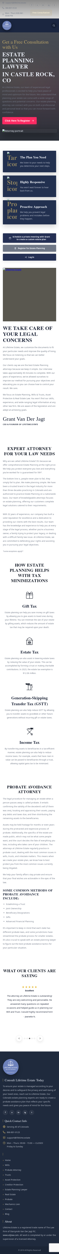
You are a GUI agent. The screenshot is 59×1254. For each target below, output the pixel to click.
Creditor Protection (13, 1184)
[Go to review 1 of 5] (24, 1038)
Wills (6, 1165)
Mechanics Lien (11, 1204)
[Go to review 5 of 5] (34, 1038)
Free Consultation (41, 12)
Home (7, 1160)
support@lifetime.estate (15, 2)
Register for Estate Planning (31, 248)
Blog (6, 1214)
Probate (7, 1199)
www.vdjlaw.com (11, 1235)
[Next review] (40, 1038)
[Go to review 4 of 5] (32, 1038)
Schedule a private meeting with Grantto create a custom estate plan (31, 238)
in (43, 5)
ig (49, 5)
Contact (7, 1209)
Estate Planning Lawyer (15, 1189)
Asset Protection (11, 1179)
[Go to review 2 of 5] (27, 1038)
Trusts (7, 1174)
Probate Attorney (12, 1170)
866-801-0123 (11, 8)
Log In (31, 257)
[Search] (54, 25)
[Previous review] (19, 1038)
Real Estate (9, 1194)
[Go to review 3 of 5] (29, 1038)
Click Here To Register (17, 120)
